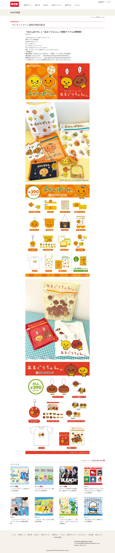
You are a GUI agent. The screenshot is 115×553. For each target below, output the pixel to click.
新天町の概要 (57, 537)
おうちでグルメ (82, 534)
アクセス (77, 5)
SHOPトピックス (57, 5)
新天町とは (68, 5)
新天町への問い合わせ (80, 545)
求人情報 (90, 534)
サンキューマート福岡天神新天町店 (92, 460)
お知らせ (45, 5)
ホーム (93, 17)
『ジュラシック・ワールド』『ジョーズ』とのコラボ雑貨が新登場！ (19, 521)
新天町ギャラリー (71, 534)
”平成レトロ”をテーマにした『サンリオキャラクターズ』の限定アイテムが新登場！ (94, 490)
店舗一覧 (37, 5)
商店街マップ (27, 5)
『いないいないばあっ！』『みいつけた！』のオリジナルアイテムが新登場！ (68, 521)
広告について (98, 534)
